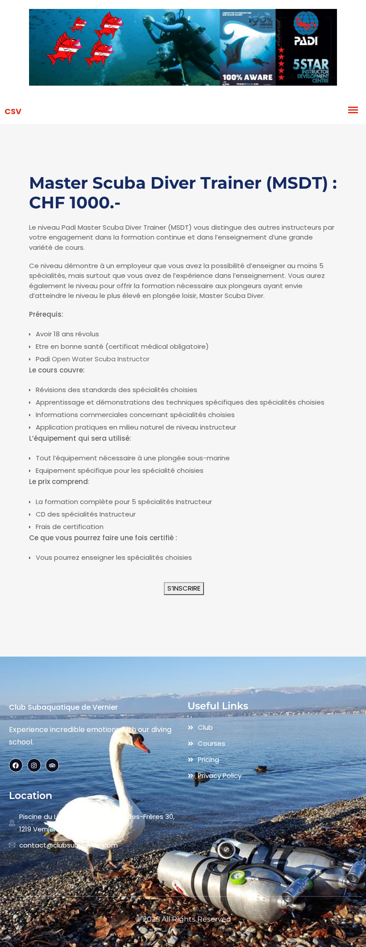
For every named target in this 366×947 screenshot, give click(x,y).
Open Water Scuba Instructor (101, 359)
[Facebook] (16, 765)
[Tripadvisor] (52, 765)
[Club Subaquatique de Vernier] (183, 48)
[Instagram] (34, 765)
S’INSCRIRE (183, 588)
